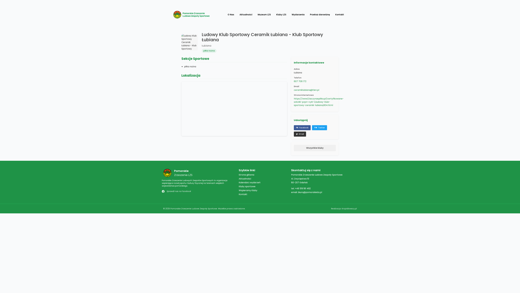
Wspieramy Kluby (248, 190)
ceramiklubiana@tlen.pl (306, 90)
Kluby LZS (281, 14)
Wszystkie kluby (315, 147)
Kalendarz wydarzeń (249, 182)
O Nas (231, 14)
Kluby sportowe (247, 186)
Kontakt (339, 14)
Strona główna (246, 174)
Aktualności (246, 14)
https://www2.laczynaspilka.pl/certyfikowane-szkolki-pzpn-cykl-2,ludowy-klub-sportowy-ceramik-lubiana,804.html (319, 102)
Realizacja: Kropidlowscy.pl (344, 208)
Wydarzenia (298, 14)
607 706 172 (300, 81)
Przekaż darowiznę (320, 14)
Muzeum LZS (264, 14)
